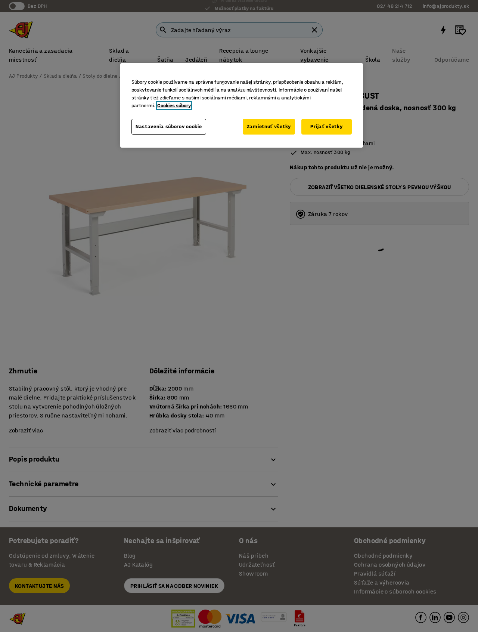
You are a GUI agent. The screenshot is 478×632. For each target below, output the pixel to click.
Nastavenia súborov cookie (169, 126)
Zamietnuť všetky (269, 126)
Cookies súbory (174, 105)
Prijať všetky (326, 126)
